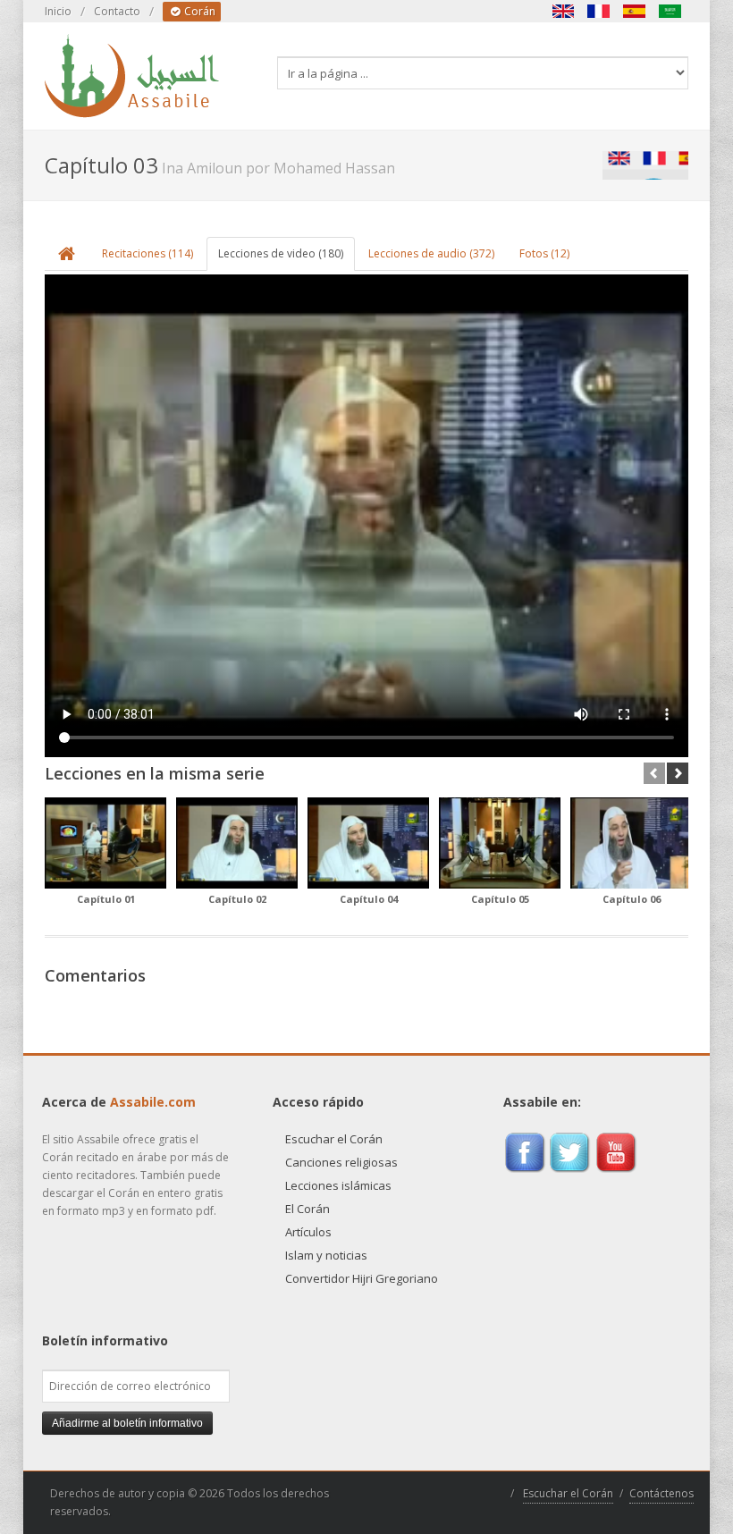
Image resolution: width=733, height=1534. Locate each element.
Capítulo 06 (631, 899)
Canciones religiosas (341, 1162)
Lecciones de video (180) (280, 253)
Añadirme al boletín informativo (127, 1423)
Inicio (58, 11)
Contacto (117, 11)
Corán (198, 11)
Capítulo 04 (369, 899)
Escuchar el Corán (334, 1139)
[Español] (635, 11)
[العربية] (670, 11)
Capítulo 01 (106, 899)
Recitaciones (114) (147, 253)
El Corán (307, 1209)
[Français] (599, 11)
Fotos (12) (544, 253)
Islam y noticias (326, 1255)
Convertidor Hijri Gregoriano (361, 1278)
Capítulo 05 (500, 899)
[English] (563, 11)
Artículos (308, 1232)
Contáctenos (661, 1493)
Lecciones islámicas (338, 1185)
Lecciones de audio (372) (431, 253)
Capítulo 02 (237, 899)
